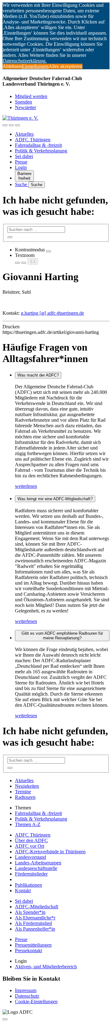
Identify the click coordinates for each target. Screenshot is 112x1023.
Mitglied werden (31, 96)
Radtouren (25, 797)
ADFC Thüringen (32, 139)
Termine (23, 791)
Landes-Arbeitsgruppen (38, 862)
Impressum (25, 990)
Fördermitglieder (31, 873)
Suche (21, 184)
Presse (21, 161)
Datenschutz (27, 996)
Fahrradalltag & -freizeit (38, 145)
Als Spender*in (30, 912)
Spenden (23, 101)
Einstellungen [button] (35, 66)
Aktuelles (24, 134)
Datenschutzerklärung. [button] (24, 60)
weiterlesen (26, 486)
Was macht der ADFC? (38, 375)
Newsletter (25, 107)
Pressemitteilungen (33, 945)
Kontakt (23, 890)
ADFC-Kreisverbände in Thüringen (50, 851)
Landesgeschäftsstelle (36, 868)
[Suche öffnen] (11, 125)
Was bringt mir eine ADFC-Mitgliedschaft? (55, 499)
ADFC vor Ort (29, 846)
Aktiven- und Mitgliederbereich (46, 966)
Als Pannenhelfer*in (35, 928)
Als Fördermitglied (33, 923)
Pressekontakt (28, 950)
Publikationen (28, 885)
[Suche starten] (9, 237)
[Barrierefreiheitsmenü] (4, 125)
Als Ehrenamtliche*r (35, 917)
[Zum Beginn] (4, 1019)
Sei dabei (24, 156)
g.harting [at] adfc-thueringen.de (52, 313)
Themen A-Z (27, 824)
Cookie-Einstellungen (36, 1001)
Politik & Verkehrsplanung (41, 150)
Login (21, 167)
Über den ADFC (31, 840)
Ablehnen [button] (12, 66)
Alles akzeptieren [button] (65, 66)
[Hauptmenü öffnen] (17, 125)
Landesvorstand (30, 857)
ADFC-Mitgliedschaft (36, 906)
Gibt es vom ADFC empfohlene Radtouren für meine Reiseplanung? (62, 635)
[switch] (48, 251)
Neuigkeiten (27, 786)
